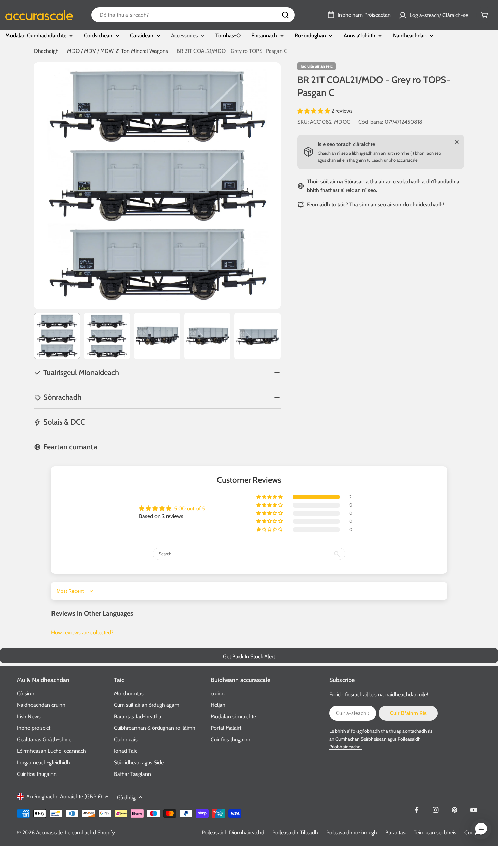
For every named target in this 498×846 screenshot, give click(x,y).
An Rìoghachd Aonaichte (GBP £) (64, 796)
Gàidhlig (126, 797)
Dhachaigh (46, 51)
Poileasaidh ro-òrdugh (351, 832)
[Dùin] (456, 142)
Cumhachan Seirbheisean (361, 739)
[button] (314, 111)
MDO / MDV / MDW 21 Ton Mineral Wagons (117, 51)
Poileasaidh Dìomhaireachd (233, 832)
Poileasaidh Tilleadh (295, 832)
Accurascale (49, 832)
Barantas (395, 832)
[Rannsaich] (285, 15)
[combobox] (193, 14)
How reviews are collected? (82, 632)
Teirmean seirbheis (435, 832)
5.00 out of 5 (189, 508)
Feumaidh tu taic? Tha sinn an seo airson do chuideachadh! (375, 204)
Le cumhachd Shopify (90, 832)
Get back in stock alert (249, 656)
